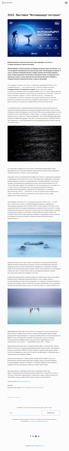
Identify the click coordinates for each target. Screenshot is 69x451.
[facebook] (31, 436)
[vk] (33, 436)
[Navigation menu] (66, 3)
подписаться (51, 413)
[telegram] (38, 436)
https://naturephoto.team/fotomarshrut (32, 387)
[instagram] (36, 436)
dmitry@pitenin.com (39, 445)
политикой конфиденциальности (39, 421)
